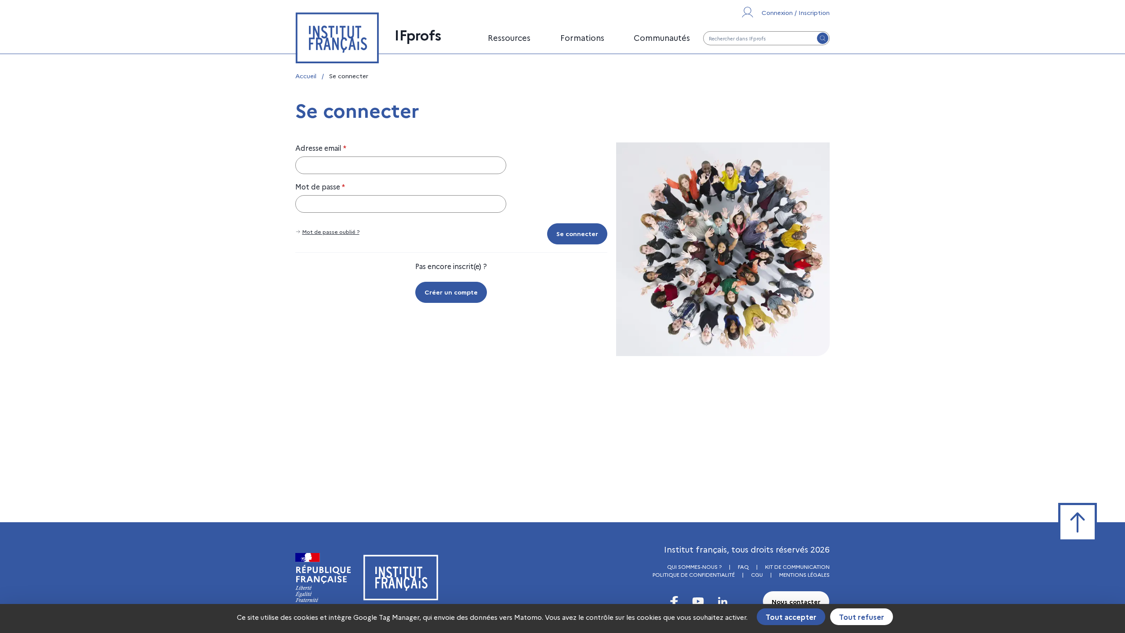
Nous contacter (796, 601)
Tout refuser (861, 617)
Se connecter (577, 233)
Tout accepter (791, 617)
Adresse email (320, 148)
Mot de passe (320, 186)
